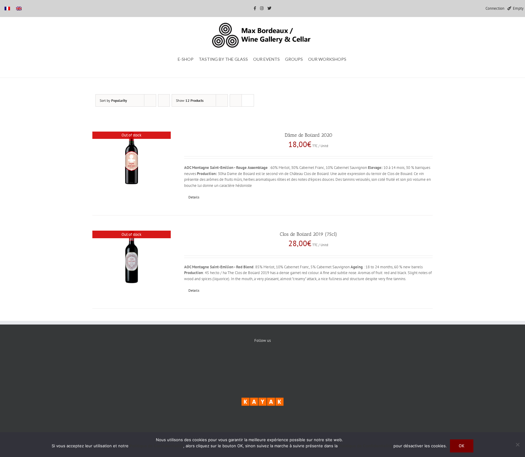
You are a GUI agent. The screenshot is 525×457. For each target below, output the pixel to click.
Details (193, 197)
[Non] (517, 445)
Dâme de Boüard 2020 (308, 135)
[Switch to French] (7, 8)
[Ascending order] (164, 100)
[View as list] (248, 100)
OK (462, 445)
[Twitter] (263, 361)
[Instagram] (281, 361)
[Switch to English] (19, 8)
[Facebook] (244, 361)
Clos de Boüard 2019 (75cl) (308, 234)
